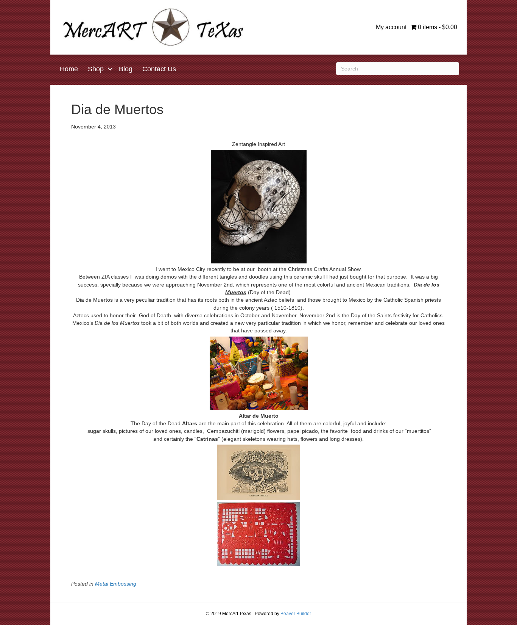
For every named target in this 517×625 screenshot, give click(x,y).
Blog (125, 69)
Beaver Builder (295, 613)
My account (391, 27)
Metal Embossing (115, 584)
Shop (96, 69)
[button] (110, 69)
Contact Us (159, 69)
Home (69, 69)
